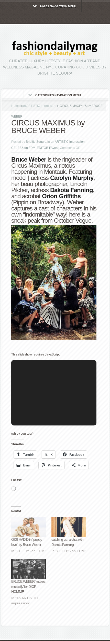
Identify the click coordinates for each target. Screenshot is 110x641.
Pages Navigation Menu (58, 6)
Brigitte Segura (36, 142)
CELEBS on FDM (23, 148)
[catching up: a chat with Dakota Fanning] (68, 527)
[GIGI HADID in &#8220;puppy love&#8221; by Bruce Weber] (28, 527)
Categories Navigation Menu (58, 95)
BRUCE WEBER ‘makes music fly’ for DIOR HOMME (28, 586)
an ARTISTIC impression (39, 106)
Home (15, 106)
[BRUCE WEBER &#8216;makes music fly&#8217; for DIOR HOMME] (28, 569)
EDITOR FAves (47, 148)
